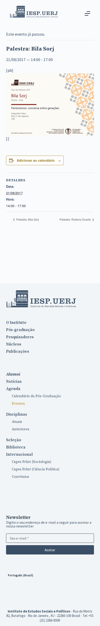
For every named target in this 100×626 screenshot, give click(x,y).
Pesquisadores (20, 337)
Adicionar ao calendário (36, 160)
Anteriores (20, 429)
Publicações (17, 351)
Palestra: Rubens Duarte (75, 219)
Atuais (17, 422)
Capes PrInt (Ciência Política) (35, 469)
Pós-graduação (20, 329)
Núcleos (13, 344)
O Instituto (16, 322)
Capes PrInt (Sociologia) (31, 462)
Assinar (50, 550)
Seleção (13, 440)
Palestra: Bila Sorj (27, 219)
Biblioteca (16, 447)
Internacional (19, 454)
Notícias (14, 381)
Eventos (18, 403)
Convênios (20, 477)
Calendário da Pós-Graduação (36, 396)
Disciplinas (16, 414)
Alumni (13, 374)
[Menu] (87, 13)
